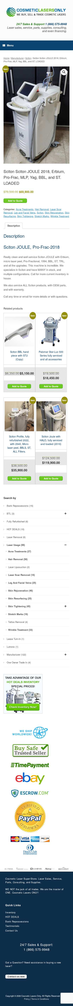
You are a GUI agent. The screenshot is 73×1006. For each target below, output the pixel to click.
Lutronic (12, 646)
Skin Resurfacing (20, 598)
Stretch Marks (42, 216)
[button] (64, 72)
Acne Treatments (24, 209)
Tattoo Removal (18, 622)
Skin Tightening (25, 216)
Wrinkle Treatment (59, 216)
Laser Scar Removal (21, 575)
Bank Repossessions (20, 505)
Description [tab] (13, 225)
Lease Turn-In (15, 639)
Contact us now (16, 976)
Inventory (10, 912)
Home (6, 58)
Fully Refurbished (17, 521)
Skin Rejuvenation (54, 212)
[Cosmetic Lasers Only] (36, 12)
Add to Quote (15, 200)
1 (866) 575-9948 (36, 949)
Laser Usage (16, 545)
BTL (10, 513)
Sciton (28, 58)
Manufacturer (17, 58)
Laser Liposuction (19, 567)
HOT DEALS (15, 529)
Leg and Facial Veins (24, 212)
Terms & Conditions (40, 998)
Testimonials (12, 926)
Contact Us (11, 930)
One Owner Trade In (19, 662)
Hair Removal (42, 209)
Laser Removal (16, 537)
